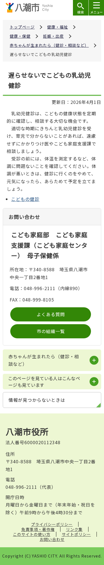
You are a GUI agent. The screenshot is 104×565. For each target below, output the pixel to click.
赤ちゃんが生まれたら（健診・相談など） (49, 45)
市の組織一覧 (51, 331)
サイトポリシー (76, 534)
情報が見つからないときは (37, 400)
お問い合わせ (52, 539)
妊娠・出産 (53, 36)
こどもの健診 (25, 199)
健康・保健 (20, 36)
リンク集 (74, 529)
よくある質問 (51, 314)
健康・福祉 (57, 27)
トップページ (22, 27)
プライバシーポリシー (52, 524)
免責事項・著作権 (38, 529)
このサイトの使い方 (31, 534)
